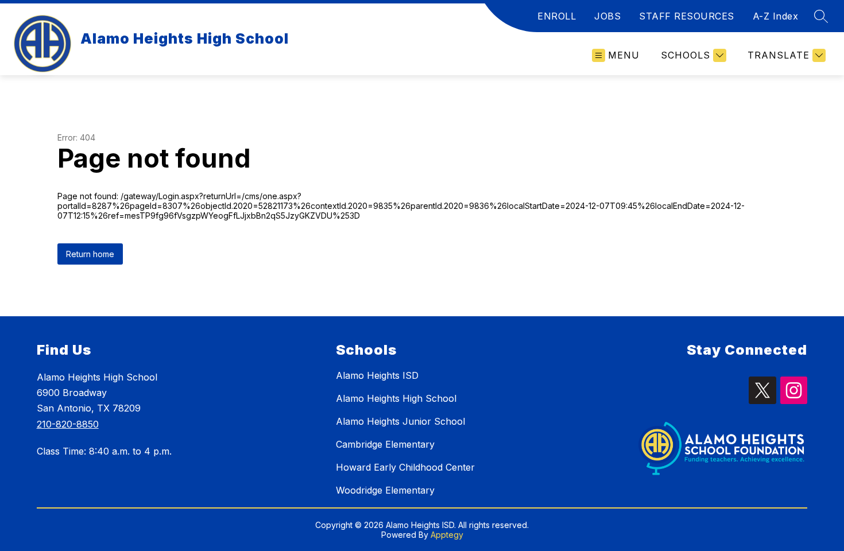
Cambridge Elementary (385, 444)
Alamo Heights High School (396, 398)
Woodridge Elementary (385, 490)
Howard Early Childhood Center (405, 467)
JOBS (607, 16)
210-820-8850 (68, 424)
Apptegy (447, 535)
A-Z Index (776, 16)
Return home (90, 254)
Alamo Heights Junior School (400, 421)
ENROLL (556, 16)
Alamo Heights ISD (377, 375)
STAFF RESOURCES (686, 16)
